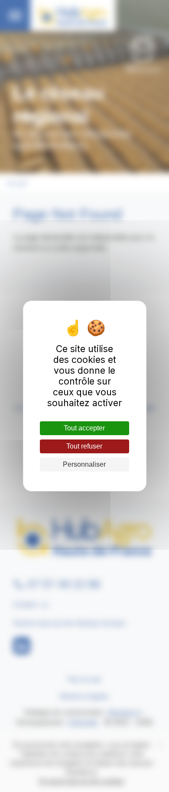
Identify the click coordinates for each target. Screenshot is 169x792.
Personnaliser (84, 464)
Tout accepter (84, 428)
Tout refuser (84, 446)
